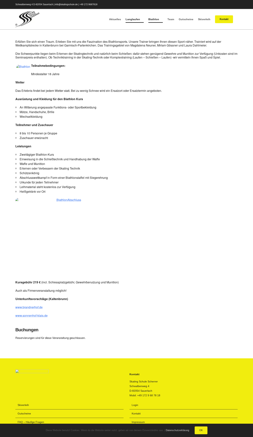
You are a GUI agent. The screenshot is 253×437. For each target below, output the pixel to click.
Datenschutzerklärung (177, 430)
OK (201, 430)
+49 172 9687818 (88, 4)
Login (135, 404)
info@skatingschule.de (66, 4)
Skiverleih (23, 404)
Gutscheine (24, 413)
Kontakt (136, 413)
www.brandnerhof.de (29, 307)
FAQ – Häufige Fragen (31, 422)
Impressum (138, 422)
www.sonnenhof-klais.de (31, 315)
